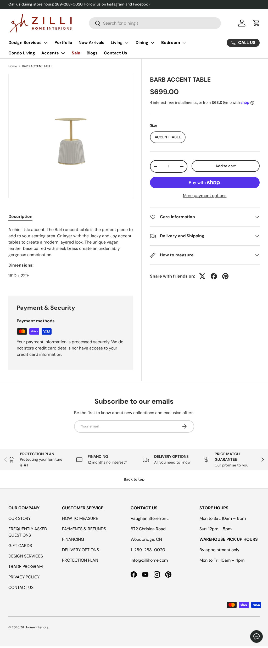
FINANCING (73, 539)
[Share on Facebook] (214, 276)
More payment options (204, 195)
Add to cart (225, 166)
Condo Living (21, 53)
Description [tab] (20, 216)
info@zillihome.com (149, 560)
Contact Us (115, 53)
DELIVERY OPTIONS (80, 550)
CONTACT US (21, 587)
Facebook (141, 4)
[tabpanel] (70, 255)
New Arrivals (91, 42)
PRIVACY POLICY (24, 577)
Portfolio (63, 42)
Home (12, 66)
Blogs (92, 53)
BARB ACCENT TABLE (37, 66)
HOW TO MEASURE (80, 518)
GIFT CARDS (20, 545)
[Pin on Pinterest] (225, 276)
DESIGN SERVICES (25, 556)
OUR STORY (19, 518)
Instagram (115, 4)
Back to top (134, 479)
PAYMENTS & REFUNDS (84, 529)
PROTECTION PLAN (80, 560)
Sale (76, 53)
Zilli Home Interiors (34, 627)
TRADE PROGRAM (25, 566)
